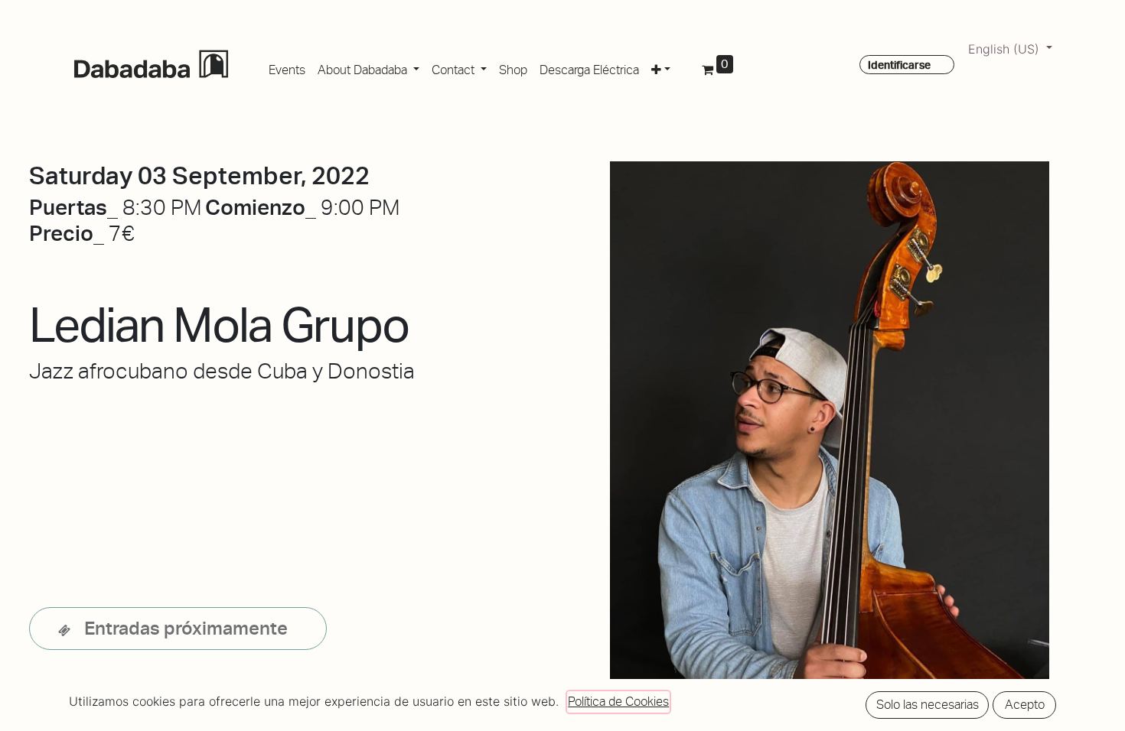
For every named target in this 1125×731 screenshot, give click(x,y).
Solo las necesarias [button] (927, 704)
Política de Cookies (618, 701)
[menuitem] (286, 67)
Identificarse (899, 65)
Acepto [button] (1025, 704)
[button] (661, 67)
